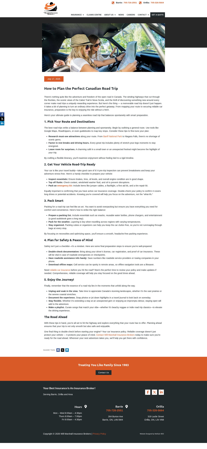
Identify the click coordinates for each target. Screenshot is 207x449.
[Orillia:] (140, 2)
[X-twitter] (2, 119)
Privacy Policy (99, 434)
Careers (131, 15)
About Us (108, 15)
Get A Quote (158, 15)
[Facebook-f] (2, 114)
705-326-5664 (157, 3)
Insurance (76, 15)
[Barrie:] (113, 2)
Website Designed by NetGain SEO (152, 434)
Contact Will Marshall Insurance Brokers (115, 335)
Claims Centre (94, 15)
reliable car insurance (60, 270)
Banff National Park (112, 136)
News (121, 15)
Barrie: (119, 3)
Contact (142, 15)
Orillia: (146, 3)
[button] (58, 350)
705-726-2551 (130, 3)
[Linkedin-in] (2, 123)
